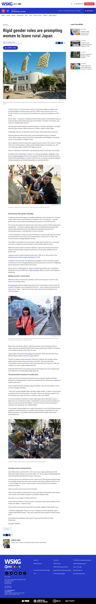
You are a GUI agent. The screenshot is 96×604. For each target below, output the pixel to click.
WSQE (20, 593)
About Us (36, 560)
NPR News (5, 25)
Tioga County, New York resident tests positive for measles (86, 67)
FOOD (30, 15)
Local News (83, 29)
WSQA (23, 593)
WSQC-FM (6, 594)
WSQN (10, 594)
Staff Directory (56, 563)
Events (45, 15)
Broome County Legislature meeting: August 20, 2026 (86, 44)
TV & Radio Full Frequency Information (82, 560)
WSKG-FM (6, 593)
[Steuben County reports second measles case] (75, 32)
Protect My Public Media (59, 573)
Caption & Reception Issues (79, 563)
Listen (8, 15)
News (3, 15)
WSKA (18, 594)
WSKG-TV (14, 594)
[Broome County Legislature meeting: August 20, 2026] (75, 43)
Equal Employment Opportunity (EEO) (62, 570)
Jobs (35, 573)
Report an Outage (77, 567)
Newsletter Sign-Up (77, 570)
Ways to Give (38, 15)
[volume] (8, 11)
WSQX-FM (11, 593)
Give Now (90, 4)
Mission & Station (38, 563)
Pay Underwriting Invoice (79, 573)
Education (20, 15)
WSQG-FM (16, 593)
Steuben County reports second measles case (85, 33)
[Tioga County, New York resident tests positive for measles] (75, 66)
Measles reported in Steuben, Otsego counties (86, 56)
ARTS (26, 15)
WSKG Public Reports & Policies (60, 567)
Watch (14, 15)
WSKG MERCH (53, 15)
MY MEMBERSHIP (78, 3)
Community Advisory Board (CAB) (42, 570)
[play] (3, 11)
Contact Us (55, 560)
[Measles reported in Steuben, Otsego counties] (75, 55)
